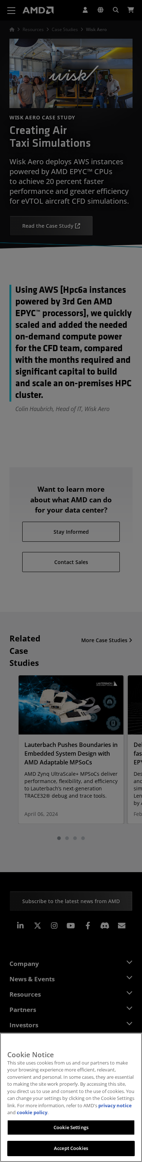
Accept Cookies (71, 1148)
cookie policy (32, 1112)
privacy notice (115, 1105)
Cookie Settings (71, 1127)
